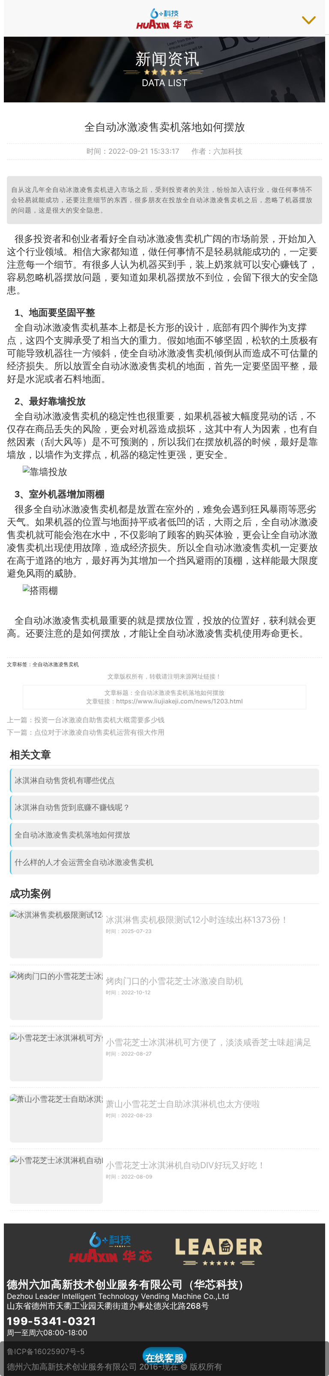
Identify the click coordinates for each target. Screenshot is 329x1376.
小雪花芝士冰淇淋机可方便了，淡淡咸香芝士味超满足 (208, 1042)
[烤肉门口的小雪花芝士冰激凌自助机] (56, 995)
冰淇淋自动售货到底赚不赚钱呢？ (72, 807)
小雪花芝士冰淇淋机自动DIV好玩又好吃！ (186, 1165)
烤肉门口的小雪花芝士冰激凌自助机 (174, 981)
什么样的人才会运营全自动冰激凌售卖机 (84, 862)
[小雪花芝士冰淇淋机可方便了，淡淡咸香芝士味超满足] (56, 1056)
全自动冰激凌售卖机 (56, 664)
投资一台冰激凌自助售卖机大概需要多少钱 (99, 719)
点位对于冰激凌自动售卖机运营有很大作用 (99, 732)
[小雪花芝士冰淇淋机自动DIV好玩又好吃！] (56, 1179)
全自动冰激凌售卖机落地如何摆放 (72, 834)
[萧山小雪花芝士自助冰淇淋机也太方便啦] (56, 1118)
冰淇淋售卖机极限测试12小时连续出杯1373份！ (197, 920)
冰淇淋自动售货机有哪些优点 (65, 780)
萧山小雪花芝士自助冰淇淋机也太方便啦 (183, 1104)
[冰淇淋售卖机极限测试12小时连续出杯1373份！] (56, 934)
